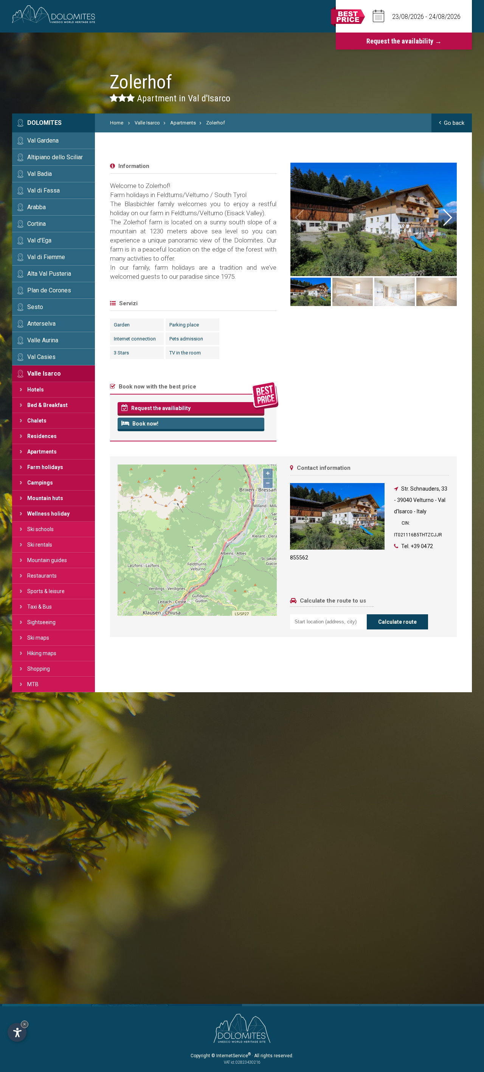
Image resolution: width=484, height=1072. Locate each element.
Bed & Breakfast (47, 405)
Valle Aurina (42, 340)
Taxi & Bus (39, 607)
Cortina (36, 223)
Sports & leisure (46, 591)
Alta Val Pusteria (49, 273)
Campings (40, 483)
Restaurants (42, 576)
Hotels (35, 390)
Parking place (184, 325)
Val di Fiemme (46, 257)
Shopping (38, 669)
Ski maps (38, 638)
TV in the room (185, 353)
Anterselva (41, 323)
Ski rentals (39, 545)
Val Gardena (43, 140)
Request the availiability (160, 408)
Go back (454, 123)
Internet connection (135, 339)
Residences (42, 436)
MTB (33, 684)
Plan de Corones (49, 290)
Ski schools (40, 529)
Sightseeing (41, 622)
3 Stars (121, 353)
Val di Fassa (43, 190)
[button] (447, 217)
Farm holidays (45, 467)
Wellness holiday (48, 514)
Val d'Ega (39, 240)
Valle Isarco (44, 373)
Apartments (42, 452)
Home (116, 123)
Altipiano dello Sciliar (55, 157)
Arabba (36, 207)
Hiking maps (41, 653)
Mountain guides (47, 560)
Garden (122, 325)
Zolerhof (215, 123)
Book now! (144, 424)
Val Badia (39, 173)
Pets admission (186, 339)
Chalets (37, 421)
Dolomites (44, 122)
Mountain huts (45, 498)
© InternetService (231, 1055)
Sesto (35, 307)
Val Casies (41, 356)
